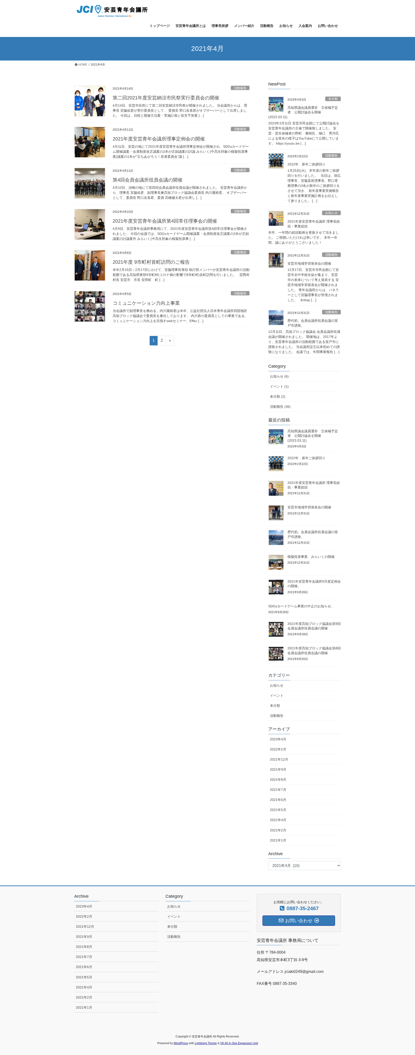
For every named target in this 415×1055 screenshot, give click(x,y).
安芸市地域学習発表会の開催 (309, 263)
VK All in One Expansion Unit (239, 1043)
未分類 (333, 99)
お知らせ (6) (279, 376)
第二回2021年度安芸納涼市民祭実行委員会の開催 (166, 97)
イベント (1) (279, 386)
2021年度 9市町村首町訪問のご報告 (151, 262)
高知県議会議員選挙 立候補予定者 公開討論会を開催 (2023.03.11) (303, 112)
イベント (276, 695)
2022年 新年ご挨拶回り (306, 164)
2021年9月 (278, 769)
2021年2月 (278, 830)
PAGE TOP (401, 1019)
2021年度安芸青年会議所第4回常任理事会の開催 (165, 221)
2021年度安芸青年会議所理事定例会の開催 (159, 138)
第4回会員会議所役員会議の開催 (148, 180)
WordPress (181, 1043)
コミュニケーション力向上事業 (146, 303)
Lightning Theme (206, 1043)
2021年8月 (278, 779)
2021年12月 (279, 759)
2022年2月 (278, 749)
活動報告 (240, 88)
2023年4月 (278, 739)
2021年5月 (278, 810)
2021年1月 (278, 840)
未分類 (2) (277, 396)
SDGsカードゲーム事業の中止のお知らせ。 (301, 606)
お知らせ (331, 213)
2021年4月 (278, 820)
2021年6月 (278, 800)
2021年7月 (278, 790)
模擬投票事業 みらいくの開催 (311, 557)
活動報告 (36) (280, 407)
